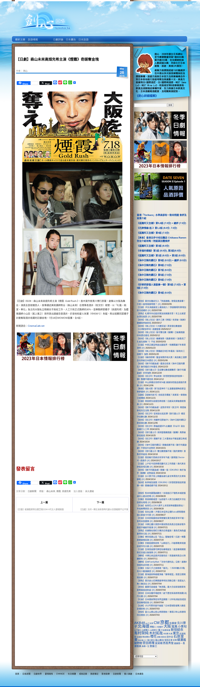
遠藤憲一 (178, 643)
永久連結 (89, 491)
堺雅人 (153, 627)
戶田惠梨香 (165, 630)
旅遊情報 (45, 37)
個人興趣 (128, 674)
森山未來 (50, 491)
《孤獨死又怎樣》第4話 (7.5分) (153, 232)
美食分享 (96, 37)
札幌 (170, 634)
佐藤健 (173, 623)
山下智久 (137, 630)
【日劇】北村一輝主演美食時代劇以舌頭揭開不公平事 (103, 509)
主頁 (20, 37)
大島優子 (159, 627)
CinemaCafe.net (36, 325)
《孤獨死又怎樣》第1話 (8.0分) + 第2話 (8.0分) (161, 255)
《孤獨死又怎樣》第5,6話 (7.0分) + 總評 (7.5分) (161, 223)
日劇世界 (58, 37)
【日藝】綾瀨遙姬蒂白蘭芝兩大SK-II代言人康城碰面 (40, 509)
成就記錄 (83, 674)
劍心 (25, 70)
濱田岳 (163, 637)
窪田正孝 (168, 640)
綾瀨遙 (181, 639)
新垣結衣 (177, 629)
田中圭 (170, 637)
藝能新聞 (32, 37)
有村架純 (141, 633)
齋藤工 (153, 646)
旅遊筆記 (94, 674)
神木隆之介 (142, 640)
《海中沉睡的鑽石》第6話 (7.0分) (154, 279)
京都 (164, 622)
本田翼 (165, 634)
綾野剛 (138, 643)
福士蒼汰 (151, 640)
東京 (176, 633)
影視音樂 (106, 674)
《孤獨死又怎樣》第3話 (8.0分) (153, 245)
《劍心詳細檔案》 (147, 95)
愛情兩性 (49, 674)
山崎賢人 (146, 630)
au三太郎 (149, 623)
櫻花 (153, 636)
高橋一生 (145, 646)
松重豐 (139, 637)
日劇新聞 (32, 491)
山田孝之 (154, 630)
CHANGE (60, 674)
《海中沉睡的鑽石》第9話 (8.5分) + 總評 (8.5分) (162, 260)
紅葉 (175, 640)
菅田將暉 (149, 643)
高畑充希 (66, 491)
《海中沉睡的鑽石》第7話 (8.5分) (154, 270)
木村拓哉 (156, 633)
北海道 (143, 626)
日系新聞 (26, 674)
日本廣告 (70, 37)
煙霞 (58, 491)
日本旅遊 (83, 37)
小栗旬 (182, 626)
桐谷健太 (146, 637)
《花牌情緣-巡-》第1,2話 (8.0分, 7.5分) (157, 228)
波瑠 (158, 637)
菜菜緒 (158, 643)
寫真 (174, 626)
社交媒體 (72, 674)
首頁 (17, 674)
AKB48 (139, 623)
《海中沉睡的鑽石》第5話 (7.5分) (154, 275)
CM (157, 623)
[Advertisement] (99, 388)
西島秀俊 (168, 643)
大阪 (167, 626)
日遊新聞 (117, 674)
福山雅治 (159, 640)
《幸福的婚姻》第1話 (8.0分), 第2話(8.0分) (159, 250)
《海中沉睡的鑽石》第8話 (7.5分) (154, 265)
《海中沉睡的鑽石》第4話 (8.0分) (154, 292)
